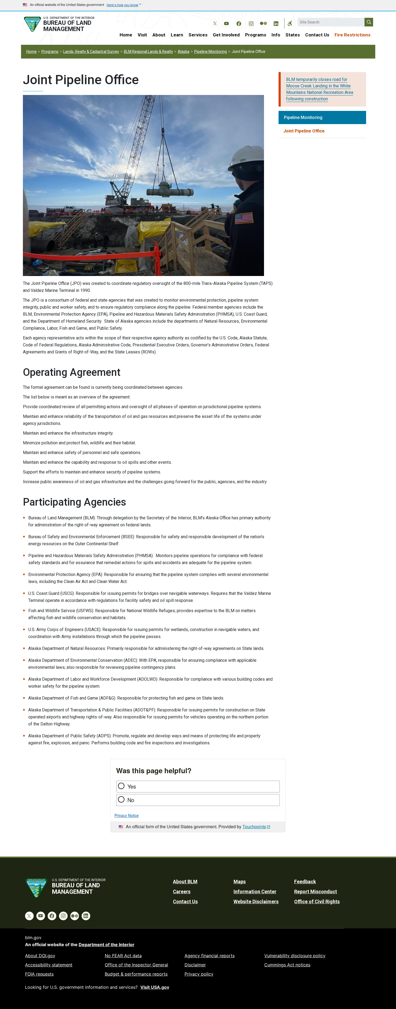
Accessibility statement (48, 964)
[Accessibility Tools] (289, 23)
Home (126, 35)
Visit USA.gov (154, 987)
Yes (131, 786)
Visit (142, 35)
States (293, 35)
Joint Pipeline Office (304, 131)
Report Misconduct (315, 891)
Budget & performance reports (136, 974)
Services (198, 35)
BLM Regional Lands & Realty (148, 51)
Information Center (255, 891)
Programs (255, 35)
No (130, 800)
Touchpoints (254, 826)
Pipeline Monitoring (210, 51)
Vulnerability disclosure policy (294, 955)
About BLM (185, 881)
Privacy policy (199, 974)
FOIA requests (39, 974)
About (158, 35)
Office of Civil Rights (317, 901)
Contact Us (317, 35)
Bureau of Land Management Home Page (65, 24)
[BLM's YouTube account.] (226, 22)
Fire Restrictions (352, 35)
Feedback (305, 881)
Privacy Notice (126, 815)
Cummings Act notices (287, 964)
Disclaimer (195, 964)
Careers (181, 891)
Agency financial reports (210, 955)
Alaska (183, 51)
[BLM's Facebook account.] (238, 22)
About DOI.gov (40, 955)
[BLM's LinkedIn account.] (276, 22)
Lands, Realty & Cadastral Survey (91, 51)
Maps (240, 881)
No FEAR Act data (123, 955)
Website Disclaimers (256, 901)
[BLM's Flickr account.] (263, 19)
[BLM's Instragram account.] (251, 22)
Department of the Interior (106, 944)
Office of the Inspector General (136, 964)
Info (276, 35)
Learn (177, 35)
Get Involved (226, 35)
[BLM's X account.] (214, 19)
